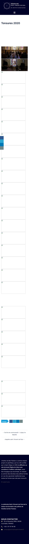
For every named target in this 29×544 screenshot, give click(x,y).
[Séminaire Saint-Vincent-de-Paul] (14, 5)
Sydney (22, 541)
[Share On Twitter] (14, 421)
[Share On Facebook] (11, 421)
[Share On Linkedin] (17, 421)
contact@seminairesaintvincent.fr (14, 529)
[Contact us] (21, 421)
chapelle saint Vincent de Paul (14, 439)
